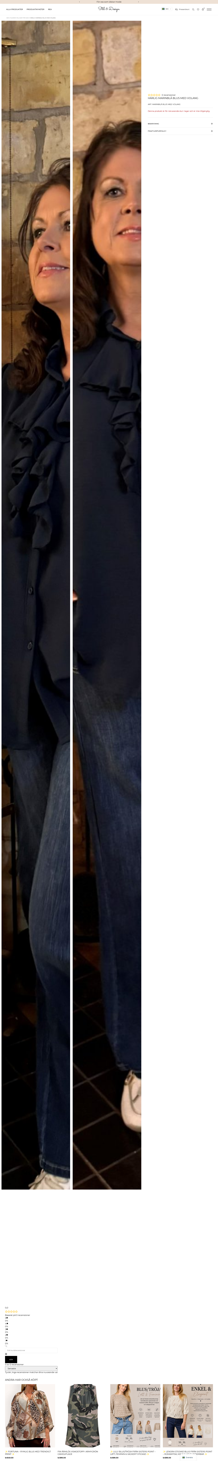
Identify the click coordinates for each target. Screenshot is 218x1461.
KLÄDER (13, 18)
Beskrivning (153, 124)
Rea (50, 9)
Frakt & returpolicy (157, 131)
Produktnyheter (35, 9)
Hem (7, 18)
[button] (79, 2)
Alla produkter (14, 9)
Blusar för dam (23, 18)
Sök (11, 1359)
